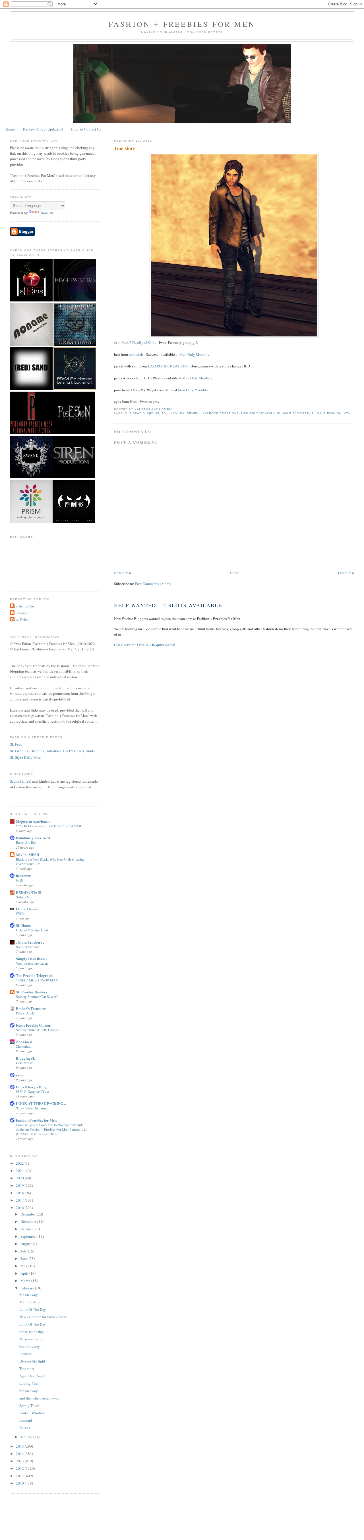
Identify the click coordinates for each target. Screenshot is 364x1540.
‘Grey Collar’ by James (32, 1108)
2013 (20, 1460)
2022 (20, 1163)
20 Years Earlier (31, 1338)
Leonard (25, 1420)
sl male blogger (293, 413)
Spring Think (29, 1405)
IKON (173, 413)
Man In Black (29, 1302)
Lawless (25, 1353)
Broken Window (32, 1412)
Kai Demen (189, 413)
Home (10, 129)
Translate (47, 212)
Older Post (346, 572)
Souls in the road (27, 946)
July (24, 1251)
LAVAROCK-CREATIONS (168, 366)
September (29, 1236)
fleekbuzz (23, 875)
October (27, 1228)
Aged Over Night (32, 1375)
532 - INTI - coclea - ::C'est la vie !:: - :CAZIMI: (49, 826)
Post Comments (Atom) (153, 583)
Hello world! (24, 1063)
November (28, 1221)
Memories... (24, 1046)
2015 (20, 1446)
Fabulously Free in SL (33, 837)
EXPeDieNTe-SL (29, 892)
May (24, 1265)
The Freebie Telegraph (34, 975)
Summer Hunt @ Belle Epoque (37, 1030)
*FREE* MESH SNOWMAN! (37, 980)
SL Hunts (23, 925)
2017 (20, 1200)
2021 (20, 1170)
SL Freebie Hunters (31, 992)
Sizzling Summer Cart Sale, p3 (37, 996)
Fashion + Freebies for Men (182, 24)
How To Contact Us (86, 129)
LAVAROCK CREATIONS (220, 413)
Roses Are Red (26, 842)
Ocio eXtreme (27, 908)
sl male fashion (326, 413)
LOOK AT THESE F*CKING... (41, 1103)
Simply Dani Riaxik (31, 958)
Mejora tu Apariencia (33, 821)
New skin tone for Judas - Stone (43, 1316)
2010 (20, 1483)
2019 (20, 1185)
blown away (28, 1294)
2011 (20, 1475)
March (25, 1280)
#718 (19, 880)
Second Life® (20, 781)
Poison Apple (25, 1013)
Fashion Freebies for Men (36, 1120)
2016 (20, 1207)
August (26, 1243)
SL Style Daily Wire (25, 757)
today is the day (31, 1331)
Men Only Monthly (194, 354)
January (26, 1436)
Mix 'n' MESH (27, 854)
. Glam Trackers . (30, 942)
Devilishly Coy (23, 606)
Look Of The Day (32, 1309)
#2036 (20, 913)
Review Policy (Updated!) (43, 129)
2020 (20, 1178)
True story (27, 1368)
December (28, 1214)
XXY (134, 389)
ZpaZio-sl (24, 1041)
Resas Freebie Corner (33, 1025)
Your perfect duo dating (32, 963)
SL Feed (16, 744)
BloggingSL (25, 1058)
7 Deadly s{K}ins (142, 342)
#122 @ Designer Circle (32, 1091)
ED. (164, 413)
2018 (20, 1192)
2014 (20, 1453)
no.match (136, 354)
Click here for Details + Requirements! (144, 644)
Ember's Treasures (31, 1008)
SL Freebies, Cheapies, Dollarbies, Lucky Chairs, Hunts (52, 750)
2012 (20, 1468)
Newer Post (122, 572)
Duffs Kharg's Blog (31, 1087)
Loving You (28, 1383)
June (24, 1258)
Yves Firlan (20, 619)
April (24, 1273)
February (27, 1288)
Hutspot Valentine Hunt (32, 930)
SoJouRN (22, 897)
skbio (20, 1075)
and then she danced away (39, 1398)
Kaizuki (25, 1427)
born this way (29, 1346)
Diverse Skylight (32, 1361)
